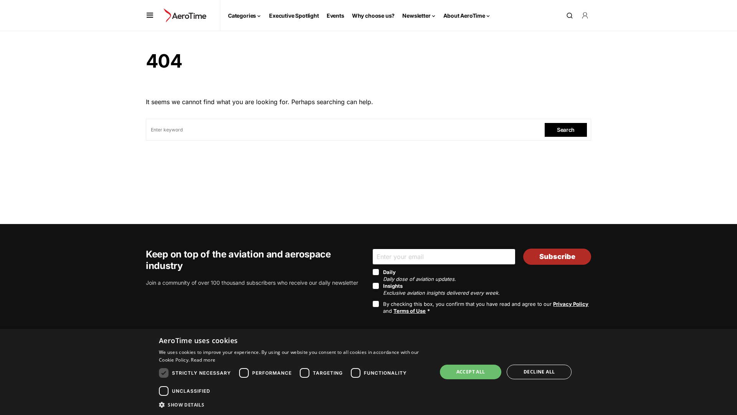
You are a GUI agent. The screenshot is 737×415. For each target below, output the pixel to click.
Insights (441, 289)
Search (566, 129)
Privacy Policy (570, 304)
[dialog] (368, 372)
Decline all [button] (539, 372)
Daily (419, 275)
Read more (203, 360)
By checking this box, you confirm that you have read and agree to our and (485, 307)
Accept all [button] (470, 372)
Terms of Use (409, 311)
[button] (150, 15)
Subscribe (557, 256)
